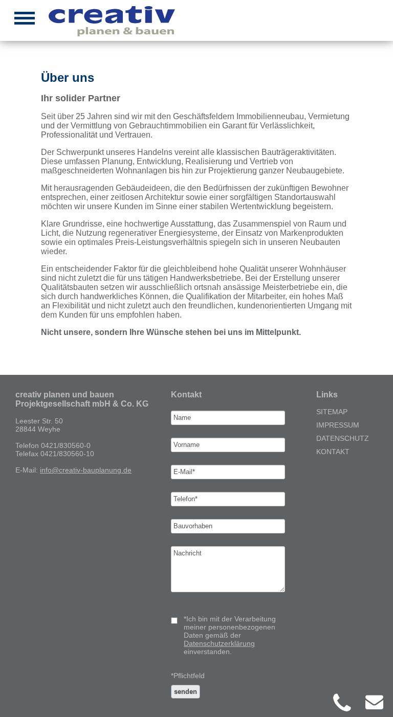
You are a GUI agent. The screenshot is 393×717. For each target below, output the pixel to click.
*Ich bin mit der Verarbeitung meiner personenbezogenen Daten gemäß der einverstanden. (230, 635)
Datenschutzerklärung (219, 643)
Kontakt (333, 451)
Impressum (337, 425)
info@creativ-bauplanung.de (86, 470)
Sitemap (331, 412)
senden (185, 692)
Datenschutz (342, 438)
